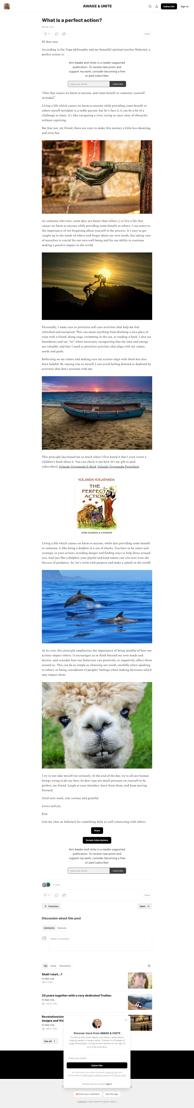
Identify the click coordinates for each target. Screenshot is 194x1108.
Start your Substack (89, 1094)
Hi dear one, (48, 978)
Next (143, 906)
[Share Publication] (157, 6)
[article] (97, 980)
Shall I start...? (52, 974)
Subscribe (169, 6)
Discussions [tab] (65, 965)
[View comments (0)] (57, 34)
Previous (53, 906)
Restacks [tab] (61, 928)
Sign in (185, 6)
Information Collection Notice (96, 1075)
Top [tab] (45, 965)
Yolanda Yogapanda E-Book (78, 466)
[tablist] (55, 928)
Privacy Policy (120, 1075)
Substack (82, 1101)
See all (48, 1041)
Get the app (112, 1094)
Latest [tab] (53, 965)
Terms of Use (111, 1072)
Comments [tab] (49, 928)
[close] (126, 1020)
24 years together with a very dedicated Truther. (77, 995)
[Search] (150, 6)
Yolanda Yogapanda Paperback (118, 466)
